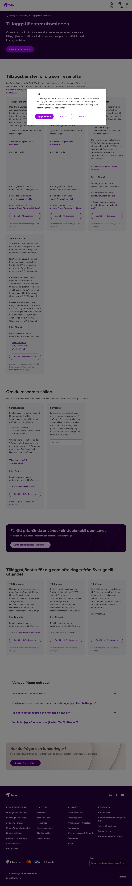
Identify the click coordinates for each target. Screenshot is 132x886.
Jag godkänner (44, 116)
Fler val (82, 116)
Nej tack (64, 116)
